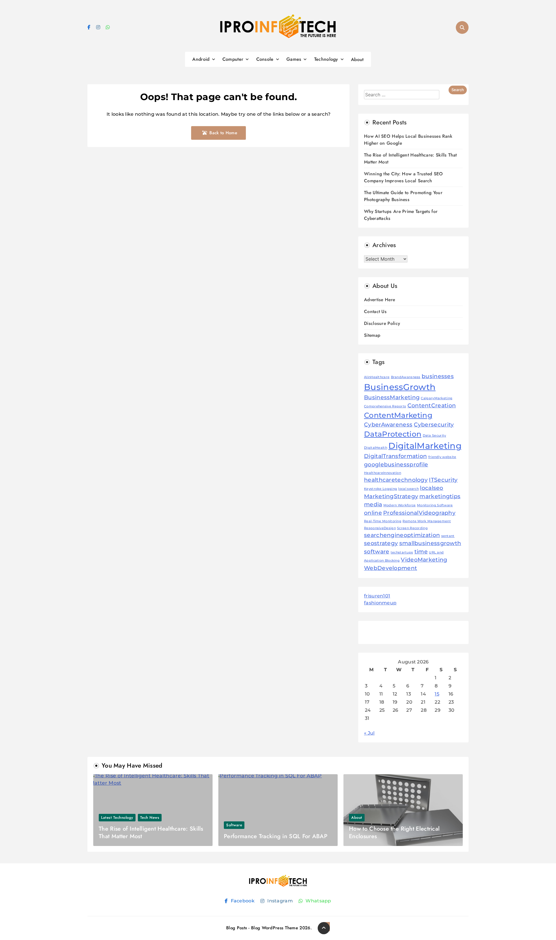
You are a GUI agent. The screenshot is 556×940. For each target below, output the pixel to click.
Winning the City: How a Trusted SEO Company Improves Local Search (403, 177)
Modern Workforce (399, 505)
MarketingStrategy (391, 496)
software (376, 551)
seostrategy (381, 543)
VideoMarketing (424, 559)
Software (234, 825)
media (373, 504)
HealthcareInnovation (382, 473)
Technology (326, 59)
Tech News (150, 817)
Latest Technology (117, 817)
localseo (431, 488)
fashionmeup (380, 603)
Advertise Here (379, 299)
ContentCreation (431, 405)
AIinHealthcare (376, 377)
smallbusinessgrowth (430, 543)
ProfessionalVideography (419, 512)
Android (200, 59)
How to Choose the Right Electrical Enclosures (394, 832)
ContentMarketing (398, 415)
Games (293, 59)
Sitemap (372, 335)
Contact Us (375, 311)
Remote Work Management (427, 521)
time (421, 551)
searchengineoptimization (402, 535)
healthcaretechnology (396, 480)
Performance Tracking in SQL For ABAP (276, 836)
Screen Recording (412, 528)
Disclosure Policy (382, 323)
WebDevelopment (390, 568)
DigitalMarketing (425, 446)
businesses (438, 376)
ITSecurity (443, 480)
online (373, 512)
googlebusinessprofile (396, 464)
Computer (232, 59)
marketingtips (439, 496)
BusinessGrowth (400, 387)
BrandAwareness (405, 377)
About (357, 59)
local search (408, 489)
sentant (448, 536)
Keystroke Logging (380, 489)
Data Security (434, 435)
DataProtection (392, 434)
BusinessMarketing (392, 397)
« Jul (369, 733)
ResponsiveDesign (380, 528)
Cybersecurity (434, 424)
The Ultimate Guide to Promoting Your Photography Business (403, 196)
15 (437, 694)
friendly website (442, 457)
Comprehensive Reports (385, 406)
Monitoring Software (435, 505)
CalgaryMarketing (436, 398)
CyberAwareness (388, 424)
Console (265, 59)
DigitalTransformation (395, 456)
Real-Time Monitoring (382, 521)
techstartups (402, 552)
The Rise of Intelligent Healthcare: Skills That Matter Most (151, 832)
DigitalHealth (375, 448)
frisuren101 (377, 596)
